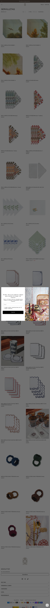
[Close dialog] (47, 289)
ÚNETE (13, 312)
